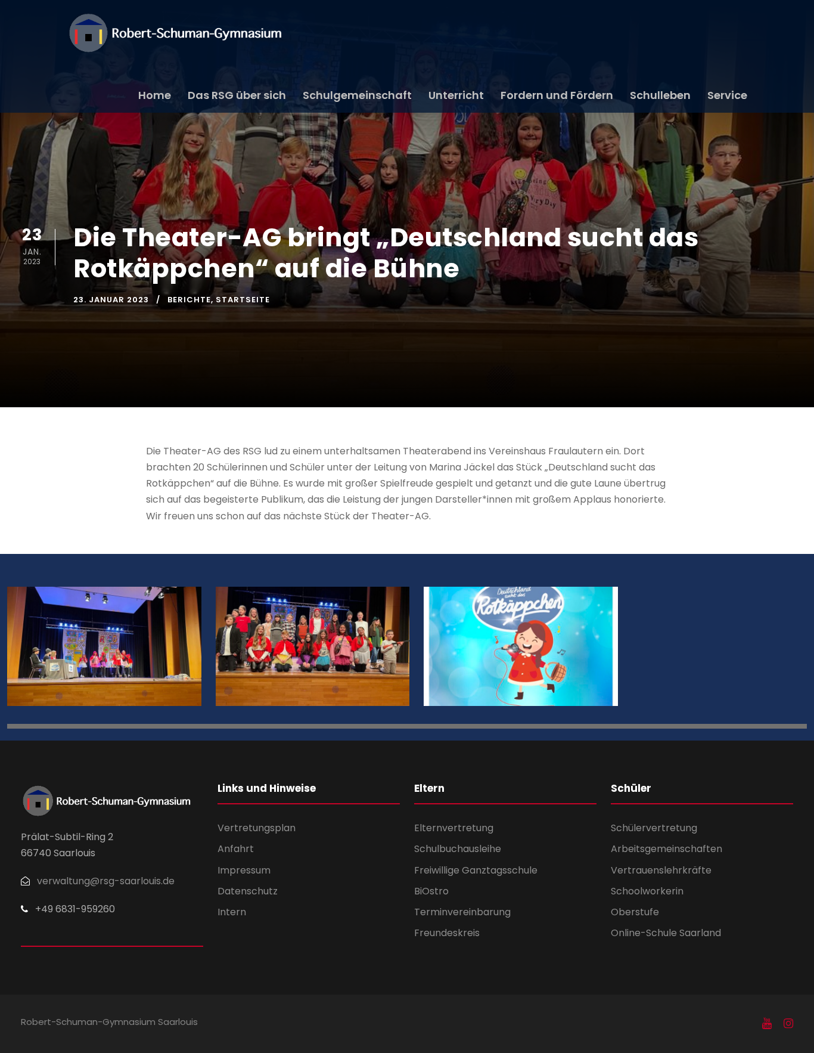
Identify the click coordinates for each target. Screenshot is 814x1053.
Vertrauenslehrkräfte (661, 870)
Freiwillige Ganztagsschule (476, 870)
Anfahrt (236, 849)
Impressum (244, 870)
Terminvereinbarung (462, 912)
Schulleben (660, 95)
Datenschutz (248, 891)
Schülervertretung (654, 828)
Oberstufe (635, 912)
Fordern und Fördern (557, 95)
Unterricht (456, 95)
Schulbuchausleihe (457, 849)
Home (154, 95)
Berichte (189, 299)
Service (727, 95)
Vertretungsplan (257, 828)
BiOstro (431, 891)
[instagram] (788, 1023)
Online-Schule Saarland (666, 933)
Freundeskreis (447, 933)
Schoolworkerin (647, 891)
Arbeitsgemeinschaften (666, 849)
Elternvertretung (453, 828)
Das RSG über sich (237, 95)
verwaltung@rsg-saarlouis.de (106, 881)
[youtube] (767, 1023)
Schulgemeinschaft (357, 95)
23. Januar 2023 (111, 299)
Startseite (243, 299)
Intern (232, 912)
